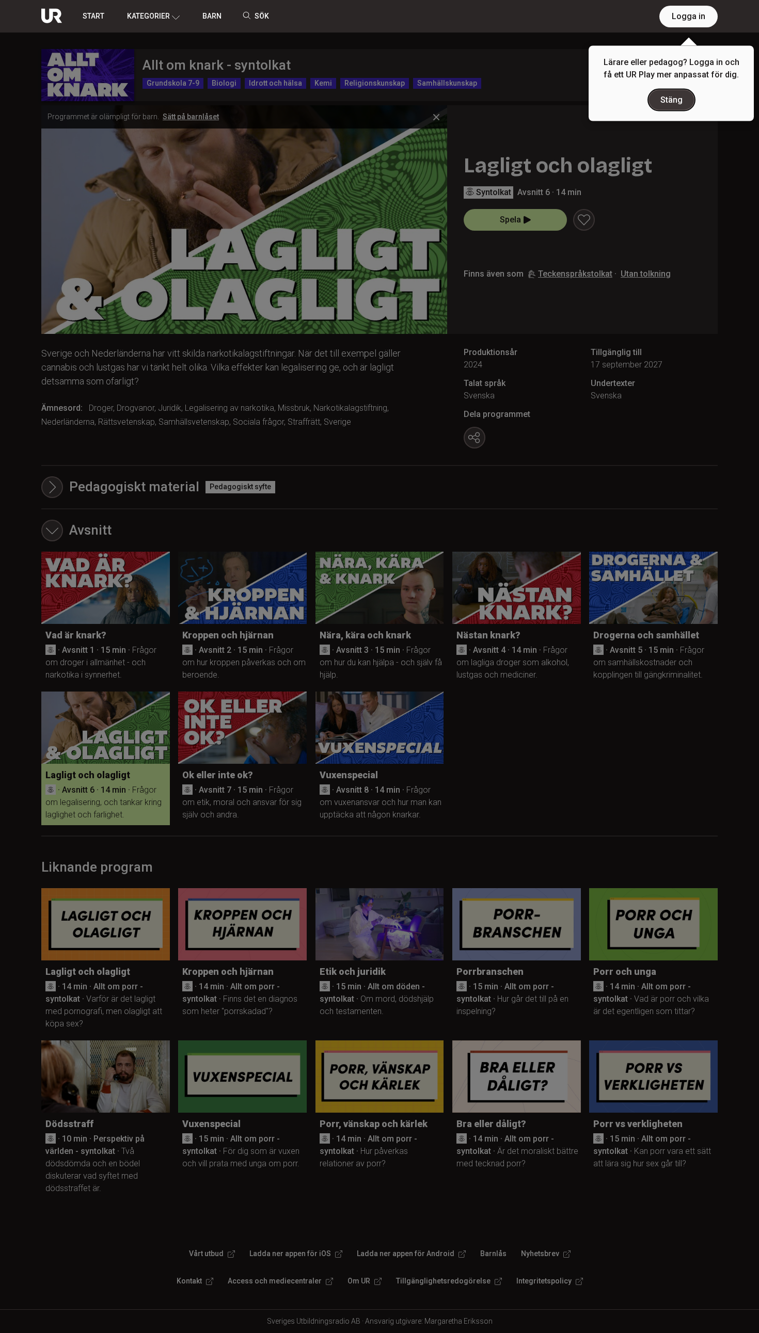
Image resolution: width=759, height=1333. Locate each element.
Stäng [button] (671, 100)
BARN (212, 16)
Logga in (688, 16)
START (93, 16)
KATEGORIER (148, 16)
